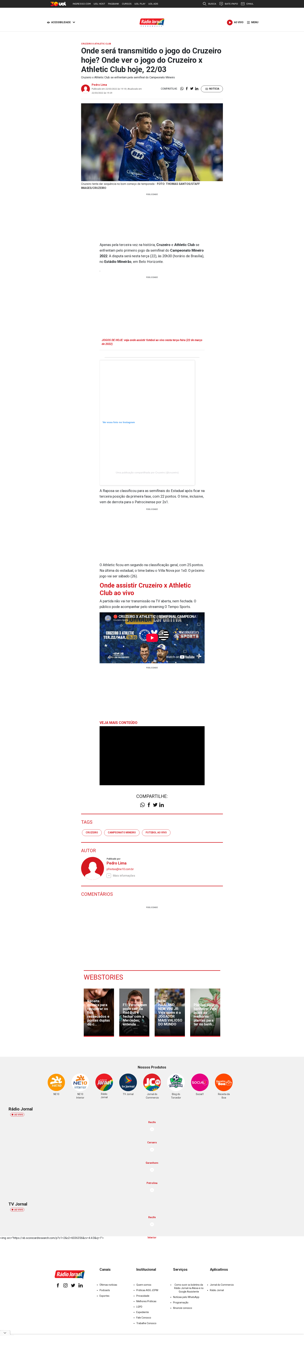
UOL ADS (153, 3)
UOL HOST (99, 3)
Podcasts (105, 1290)
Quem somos (143, 1284)
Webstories (103, 977)
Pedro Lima (99, 84)
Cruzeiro (92, 832)
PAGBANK (113, 3)
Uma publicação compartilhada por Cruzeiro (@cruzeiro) (147, 472)
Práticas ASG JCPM (147, 1290)
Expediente (142, 1312)
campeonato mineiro (122, 832)
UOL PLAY (139, 3)
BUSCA (212, 3)
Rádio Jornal (217, 1290)
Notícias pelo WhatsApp (186, 1297)
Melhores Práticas (146, 1301)
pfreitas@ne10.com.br (120, 869)
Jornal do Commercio (222, 1284)
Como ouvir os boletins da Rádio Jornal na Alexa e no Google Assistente (189, 1288)
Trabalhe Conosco (146, 1323)
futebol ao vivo (156, 832)
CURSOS (127, 3)
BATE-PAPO (231, 3)
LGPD (139, 1306)
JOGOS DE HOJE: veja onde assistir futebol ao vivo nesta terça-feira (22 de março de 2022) (152, 342)
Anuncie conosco (182, 1308)
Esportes (104, 1295)
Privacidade (142, 1295)
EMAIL (250, 3)
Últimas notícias (108, 1284)
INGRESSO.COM (82, 3)
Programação (180, 1302)
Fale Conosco (143, 1317)
